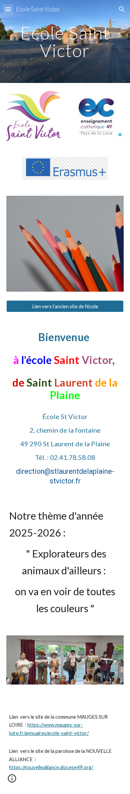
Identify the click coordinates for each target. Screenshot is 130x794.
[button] (8, 9)
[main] (65, 41)
